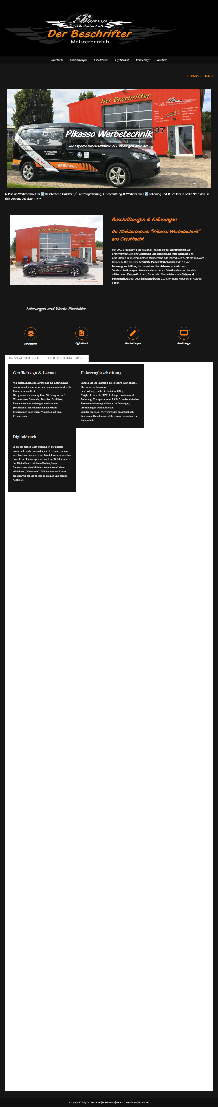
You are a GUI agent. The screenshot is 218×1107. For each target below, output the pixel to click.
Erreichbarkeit (108, 1102)
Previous (195, 76)
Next (207, 76)
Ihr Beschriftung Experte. (67, 358)
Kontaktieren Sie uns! (21, 497)
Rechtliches (143, 1102)
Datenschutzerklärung (126, 1102)
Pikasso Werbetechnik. (24, 358)
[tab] (23, 358)
